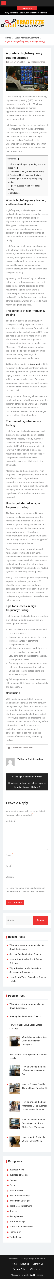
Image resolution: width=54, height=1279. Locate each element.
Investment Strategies (20, 1200)
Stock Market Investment (22, 748)
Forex (12, 1185)
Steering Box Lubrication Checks (25, 954)
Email (8, 866)
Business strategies (19, 1175)
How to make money (20, 1195)
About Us (24, 1264)
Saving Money (16, 1216)
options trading (35, 364)
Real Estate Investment (21, 1206)
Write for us (35, 1269)
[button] (17, 159)
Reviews (13, 1211)
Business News (17, 1169)
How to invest (16, 1190)
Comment (10, 821)
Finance (13, 1180)
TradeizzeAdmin (38, 62)
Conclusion (13, 193)
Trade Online (15, 1237)
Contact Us (38, 1264)
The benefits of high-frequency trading (25, 171)
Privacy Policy (19, 1269)
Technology (15, 1232)
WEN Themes (36, 1275)
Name (9, 855)
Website (10, 877)
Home (14, 1264)
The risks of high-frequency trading (24, 175)
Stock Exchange (17, 1221)
